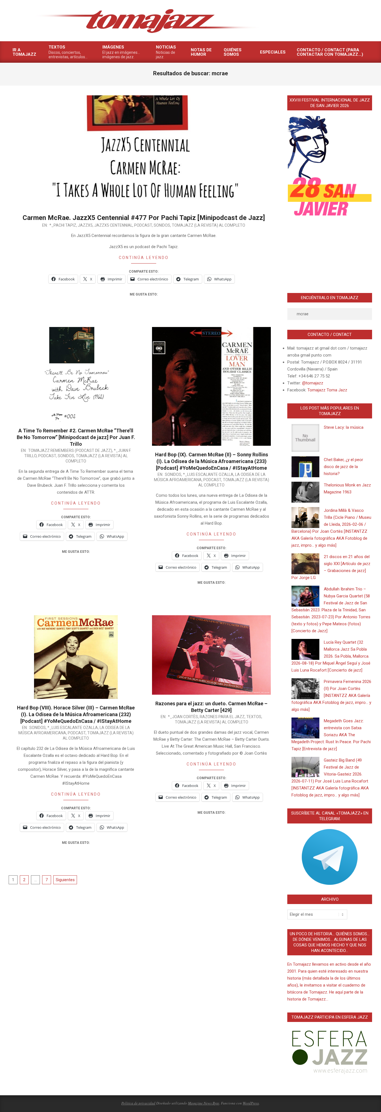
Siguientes (65, 879)
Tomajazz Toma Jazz (327, 390)
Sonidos (162, 225)
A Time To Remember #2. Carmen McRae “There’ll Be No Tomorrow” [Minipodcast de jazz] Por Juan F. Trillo (76, 437)
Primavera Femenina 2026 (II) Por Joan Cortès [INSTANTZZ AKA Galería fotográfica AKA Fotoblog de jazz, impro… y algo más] (331, 695)
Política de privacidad (138, 1103)
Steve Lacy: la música (343, 427)
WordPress (251, 1103)
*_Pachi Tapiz (62, 225)
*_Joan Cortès (183, 716)
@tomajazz (312, 383)
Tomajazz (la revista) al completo (208, 225)
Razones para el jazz (222, 716)
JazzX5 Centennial (113, 225)
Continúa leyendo (144, 257)
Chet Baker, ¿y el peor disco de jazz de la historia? (343, 466)
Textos (253, 716)
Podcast (143, 225)
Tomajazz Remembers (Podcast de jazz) (70, 450)
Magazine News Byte (203, 1103)
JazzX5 (85, 225)
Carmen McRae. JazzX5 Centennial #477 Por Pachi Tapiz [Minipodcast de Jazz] (144, 218)
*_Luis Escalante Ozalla (208, 474)
